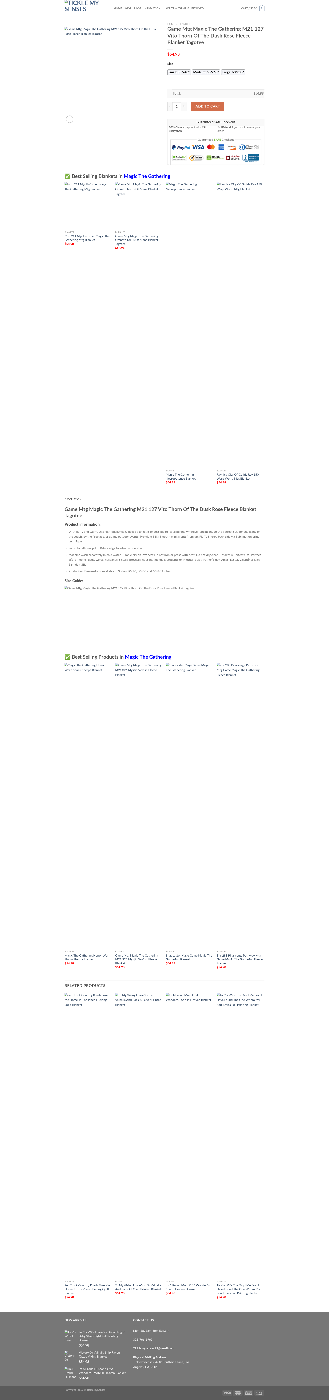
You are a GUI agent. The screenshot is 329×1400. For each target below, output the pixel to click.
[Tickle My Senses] (84, 8)
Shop (127, 8)
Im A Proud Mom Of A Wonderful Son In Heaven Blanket (188, 1287)
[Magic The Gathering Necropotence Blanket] (189, 325)
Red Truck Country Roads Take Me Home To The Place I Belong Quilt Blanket (87, 1289)
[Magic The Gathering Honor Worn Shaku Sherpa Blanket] (88, 805)
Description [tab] (73, 499)
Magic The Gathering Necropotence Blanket (181, 476)
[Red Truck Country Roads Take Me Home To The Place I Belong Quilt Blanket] (88, 1135)
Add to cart (208, 106)
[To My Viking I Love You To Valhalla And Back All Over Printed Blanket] (138, 1135)
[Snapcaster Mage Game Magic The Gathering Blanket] (189, 805)
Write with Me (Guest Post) (185, 8)
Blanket (184, 24)
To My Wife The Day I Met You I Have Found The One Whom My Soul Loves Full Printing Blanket (238, 1289)
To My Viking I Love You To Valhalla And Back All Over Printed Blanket (138, 1287)
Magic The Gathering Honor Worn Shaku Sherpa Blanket (87, 957)
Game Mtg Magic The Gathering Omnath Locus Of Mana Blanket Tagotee (136, 240)
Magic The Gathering (147, 176)
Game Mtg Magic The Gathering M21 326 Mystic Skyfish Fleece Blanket (136, 959)
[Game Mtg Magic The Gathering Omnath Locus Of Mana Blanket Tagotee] (138, 205)
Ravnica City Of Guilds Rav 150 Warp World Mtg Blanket (238, 476)
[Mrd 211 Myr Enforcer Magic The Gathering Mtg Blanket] (88, 205)
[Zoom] (69, 119)
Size (170, 63)
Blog (137, 8)
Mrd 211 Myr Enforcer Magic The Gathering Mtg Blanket (87, 238)
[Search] (109, 8)
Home (118, 8)
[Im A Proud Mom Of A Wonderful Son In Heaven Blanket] (189, 1135)
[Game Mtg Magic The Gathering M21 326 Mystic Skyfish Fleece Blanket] (138, 805)
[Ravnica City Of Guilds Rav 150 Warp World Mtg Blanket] (240, 325)
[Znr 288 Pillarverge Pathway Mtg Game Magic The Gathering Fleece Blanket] (240, 805)
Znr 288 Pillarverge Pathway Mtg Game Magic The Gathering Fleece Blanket (240, 959)
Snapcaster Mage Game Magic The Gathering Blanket (189, 957)
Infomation (152, 8)
